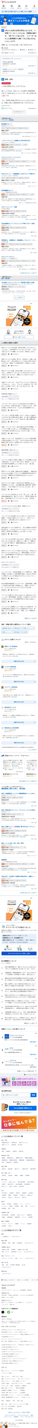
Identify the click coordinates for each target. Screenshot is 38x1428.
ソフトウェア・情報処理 (18, 1370)
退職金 (9, 1195)
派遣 (16, 1258)
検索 (33, 1095)
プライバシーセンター (23, 1415)
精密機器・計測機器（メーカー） (9, 1390)
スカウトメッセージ (6, 1290)
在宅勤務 (17, 1206)
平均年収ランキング (6, 1329)
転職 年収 (21, 1151)
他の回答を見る (18, 112)
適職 (3, 1151)
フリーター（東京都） (7, 120)
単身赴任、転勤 (5, 1249)
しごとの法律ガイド (19, 1302)
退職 (14, 1243)
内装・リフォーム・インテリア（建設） (19, 1404)
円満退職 (27, 1175)
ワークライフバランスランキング (9, 1334)
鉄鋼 (11, 1385)
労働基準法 (29, 1215)
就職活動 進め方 (7, 628)
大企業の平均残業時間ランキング (9, 1356)
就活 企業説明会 (21, 1181)
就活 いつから (12, 1181)
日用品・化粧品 (5, 1383)
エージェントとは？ (31, 1074)
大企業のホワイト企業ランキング (9, 1349)
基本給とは (29, 1195)
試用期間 (30, 1217)
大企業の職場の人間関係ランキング (10, 1354)
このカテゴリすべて (15, 1236)
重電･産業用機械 (20, 1388)
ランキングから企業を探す (26, 1295)
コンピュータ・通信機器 (23, 1395)
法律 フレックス (21, 1215)
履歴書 (3, 1157)
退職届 (16, 1175)
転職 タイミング (7, 632)
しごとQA (11, 8)
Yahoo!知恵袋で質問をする (23, 1108)
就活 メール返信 (13, 1186)
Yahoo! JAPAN (26, 1412)
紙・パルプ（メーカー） (24, 1378)
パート (21, 1204)
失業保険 (12, 1192)
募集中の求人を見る (19, 661)
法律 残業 (13, 1215)
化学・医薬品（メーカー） (19, 1381)
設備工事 (19, 1406)
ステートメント (8, 1416)
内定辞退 (10, 1175)
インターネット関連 (6, 1373)
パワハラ (4, 1223)
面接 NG (4, 1168)
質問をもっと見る (30, 618)
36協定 (3, 1217)
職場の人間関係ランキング (27, 1334)
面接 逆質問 (33, 1168)
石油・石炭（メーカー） (18, 1383)
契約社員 (9, 1204)
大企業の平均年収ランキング (8, 1344)
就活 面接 (21, 1186)
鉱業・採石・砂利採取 (7, 1408)
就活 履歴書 (27, 1184)
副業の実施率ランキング (26, 1341)
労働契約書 (17, 1217)
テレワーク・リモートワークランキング (11, 1339)
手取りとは (17, 1197)
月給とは (10, 1197)
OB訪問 (3, 1184)
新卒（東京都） (6, 278)
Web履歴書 (23, 1290)
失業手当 (18, 1192)
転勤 (26, 1206)
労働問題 (13, 1249)
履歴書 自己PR (19, 1157)
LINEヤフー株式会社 (6, 1319)
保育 (14, 1400)
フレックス (32, 1206)
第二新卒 (24, 632)
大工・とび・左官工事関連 (8, 1406)
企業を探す (3, 8)
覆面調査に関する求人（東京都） (13, 789)
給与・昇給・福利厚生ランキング (9, 1341)
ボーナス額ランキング (19, 1329)
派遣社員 (16, 1204)
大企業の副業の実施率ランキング (9, 1363)
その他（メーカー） (26, 1397)
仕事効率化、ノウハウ (16, 1251)
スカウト (27, 8)
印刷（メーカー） (5, 1381)
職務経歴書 (21, 1160)
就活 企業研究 (31, 1181)
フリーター (4, 1206)
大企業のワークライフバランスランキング (12, 1351)
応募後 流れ (9, 1162)
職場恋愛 (29, 1223)
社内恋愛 (4, 1226)
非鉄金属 (17, 1385)
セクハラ (10, 1223)
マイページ (34, 8)
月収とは (4, 1197)
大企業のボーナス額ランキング (26, 1344)
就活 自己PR (10, 1184)
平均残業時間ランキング (7, 1336)
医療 (2, 1400)
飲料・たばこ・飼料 (18, 1376)
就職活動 (6, 48)
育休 (14, 1208)
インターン (4, 1181)
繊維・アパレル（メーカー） (8, 1378)
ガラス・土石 (4, 1385)
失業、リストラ (5, 1251)
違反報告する (33, 52)
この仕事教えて (5, 1236)
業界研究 (8, 1151)
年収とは (24, 1197)
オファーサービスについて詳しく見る (19, 953)
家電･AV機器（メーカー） (7, 1395)
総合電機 (22, 1392)
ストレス (23, 1223)
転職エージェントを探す (7, 1297)
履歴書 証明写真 (13, 1160)
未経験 (10, 1206)
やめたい (10, 1226)
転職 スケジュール (28, 628)
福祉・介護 (20, 1400)
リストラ (24, 1217)
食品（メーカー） (5, 1376)
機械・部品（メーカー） (7, 1388)
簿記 (7, 1264)
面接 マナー (17, 1168)
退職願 (21, 1175)
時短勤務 (4, 1208)
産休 (9, 1208)
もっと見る (31, 749)
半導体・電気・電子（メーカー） (9, 1392)
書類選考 (16, 1162)
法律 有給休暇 (5, 1215)
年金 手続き (4, 1192)
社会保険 (31, 1192)
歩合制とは (22, 1195)
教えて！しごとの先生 (22, 1280)
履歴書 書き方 (10, 1157)
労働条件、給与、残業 (23, 1249)
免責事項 (16, 1416)
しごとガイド (29, 1302)
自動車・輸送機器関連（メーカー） (10, 1397)
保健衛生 (8, 1400)
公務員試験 (19, 1243)
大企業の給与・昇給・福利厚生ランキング (12, 1361)
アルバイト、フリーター (7, 1258)
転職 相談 (17, 632)
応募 (3, 1162)
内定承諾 (4, 1175)
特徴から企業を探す (14, 1295)
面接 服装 (10, 1168)
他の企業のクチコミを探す (27, 781)
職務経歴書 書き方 (31, 1160)
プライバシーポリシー (10, 1415)
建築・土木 (4, 1404)
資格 (22, 1206)
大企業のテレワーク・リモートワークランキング (13, 1358)
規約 (32, 1415)
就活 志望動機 (19, 1184)
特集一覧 (19, 8)
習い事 (23, 1264)
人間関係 (17, 1223)
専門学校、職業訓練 (15, 1264)
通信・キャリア (5, 1370)
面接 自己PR (25, 1168)
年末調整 (4, 1195)
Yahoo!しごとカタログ (9, 1280)
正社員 (3, 1204)
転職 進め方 (17, 628)
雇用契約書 (9, 1217)
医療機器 (22, 1390)
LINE (12, 1312)
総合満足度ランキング (7, 1332)
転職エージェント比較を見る (25, 1071)
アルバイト (27, 1204)
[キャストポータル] (19, 314)
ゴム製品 (28, 1383)
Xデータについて (29, 1416)
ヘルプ (21, 1416)
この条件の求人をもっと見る (27, 273)
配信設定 (29, 1290)
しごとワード (4, 1304)
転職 (9, 1243)
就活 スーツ (4, 1186)
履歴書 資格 (4, 1160)
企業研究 (15, 1151)
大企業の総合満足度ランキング (9, 1347)
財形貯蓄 (16, 1195)
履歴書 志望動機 (28, 1157)
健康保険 (24, 1192)
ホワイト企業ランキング (21, 1332)
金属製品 (24, 1385)
